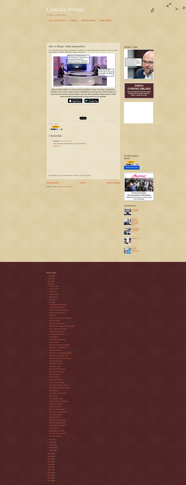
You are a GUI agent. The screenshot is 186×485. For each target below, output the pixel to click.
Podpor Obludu (106, 20)
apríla (51, 442)
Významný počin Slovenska (57, 323)
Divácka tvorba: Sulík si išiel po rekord (60, 358)
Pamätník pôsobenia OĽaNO (57, 422)
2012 (49, 480)
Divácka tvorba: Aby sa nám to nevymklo (60, 318)
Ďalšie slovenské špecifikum (57, 409)
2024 (49, 281)
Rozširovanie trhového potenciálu (58, 412)
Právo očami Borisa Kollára (56, 334)
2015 (49, 472)
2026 (49, 276)
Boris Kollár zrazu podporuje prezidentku (60, 353)
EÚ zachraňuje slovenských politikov (59, 388)
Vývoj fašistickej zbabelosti (57, 307)
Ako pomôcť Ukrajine (57, 20)
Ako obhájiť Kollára (54, 320)
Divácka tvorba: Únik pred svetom (58, 310)
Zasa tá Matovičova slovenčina (58, 433)
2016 (49, 470)
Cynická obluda (64, 9)
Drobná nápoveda (54, 390)
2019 (49, 461)
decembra (52, 286)
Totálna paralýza (53, 337)
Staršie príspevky (113, 183)
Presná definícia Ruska (55, 414)
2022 (49, 453)
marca (51, 445)
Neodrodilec (52, 315)
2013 (49, 478)
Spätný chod (135, 238)
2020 (49, 459)
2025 (49, 278)
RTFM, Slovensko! (54, 377)
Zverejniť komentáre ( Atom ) (65, 186)
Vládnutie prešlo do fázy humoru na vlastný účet (135, 222)
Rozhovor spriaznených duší (57, 312)
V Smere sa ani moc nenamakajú (58, 401)
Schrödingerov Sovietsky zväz (135, 230)
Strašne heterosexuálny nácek (57, 339)
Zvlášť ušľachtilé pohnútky (56, 371)
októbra (52, 291)
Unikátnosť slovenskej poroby (57, 420)
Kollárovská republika (55, 350)
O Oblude (73, 20)
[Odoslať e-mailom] (49, 124)
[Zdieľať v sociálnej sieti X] (54, 124)
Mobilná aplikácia (88, 20)
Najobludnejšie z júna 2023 (56, 431)
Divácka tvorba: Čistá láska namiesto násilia (61, 326)
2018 (49, 464)
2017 (49, 467)
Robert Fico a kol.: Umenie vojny (58, 355)
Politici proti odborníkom (56, 379)
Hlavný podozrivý (54, 428)
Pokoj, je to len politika (55, 361)
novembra (52, 289)
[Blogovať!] (52, 124)
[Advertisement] (81, 32)
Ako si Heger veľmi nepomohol (57, 393)
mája (51, 439)
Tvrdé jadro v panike (55, 366)
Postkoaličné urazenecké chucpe (58, 385)
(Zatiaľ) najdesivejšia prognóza (57, 425)
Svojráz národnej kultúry (56, 398)
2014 (49, 475)
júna (51, 302)
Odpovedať (56, 146)
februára (52, 447)
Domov (83, 183)
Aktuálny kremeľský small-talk (57, 304)
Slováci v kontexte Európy (56, 382)
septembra (53, 294)
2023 (49, 284)
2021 (49, 456)
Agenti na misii (53, 396)
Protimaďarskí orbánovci (56, 363)
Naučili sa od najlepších (55, 404)
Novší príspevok (52, 183)
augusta (52, 297)
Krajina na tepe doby (55, 374)
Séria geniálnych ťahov (55, 406)
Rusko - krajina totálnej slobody (58, 329)
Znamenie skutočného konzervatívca (59, 345)
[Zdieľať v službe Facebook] (56, 124)
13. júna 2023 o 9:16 (66, 141)
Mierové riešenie (53, 342)
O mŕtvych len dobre (55, 436)
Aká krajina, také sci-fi (55, 417)
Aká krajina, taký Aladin (135, 210)
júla (51, 299)
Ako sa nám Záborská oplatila (57, 369)
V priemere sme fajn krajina (57, 331)
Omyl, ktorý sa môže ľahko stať (58, 347)
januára (52, 450)
